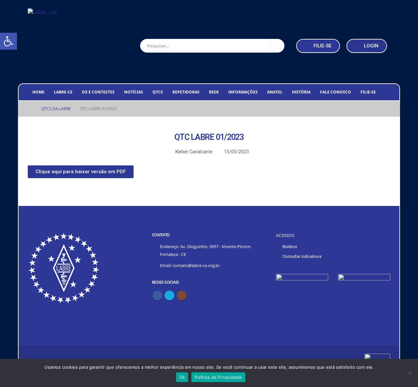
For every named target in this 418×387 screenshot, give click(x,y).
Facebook (157, 295)
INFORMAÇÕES (243, 92)
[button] (318, 46)
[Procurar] (277, 45)
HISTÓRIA (301, 92)
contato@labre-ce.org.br (196, 265)
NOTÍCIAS (133, 92)
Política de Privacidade (218, 377)
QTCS (158, 92)
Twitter (169, 295)
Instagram (181, 295)
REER (214, 92)
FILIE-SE (368, 92)
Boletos (289, 246)
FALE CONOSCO (335, 92)
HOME (38, 92)
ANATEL (274, 92)
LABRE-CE (63, 92)
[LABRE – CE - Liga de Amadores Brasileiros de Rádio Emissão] (42, 12)
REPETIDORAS (186, 92)
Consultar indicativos (302, 256)
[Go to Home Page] (30, 109)
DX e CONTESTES (98, 92)
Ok (182, 377)
